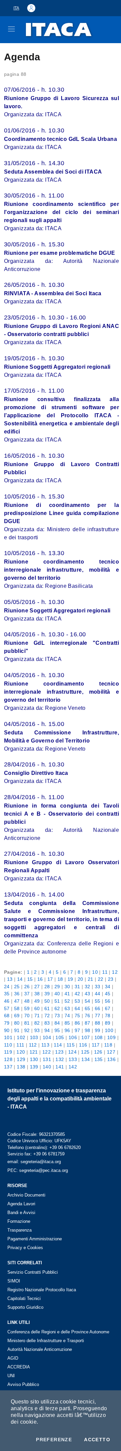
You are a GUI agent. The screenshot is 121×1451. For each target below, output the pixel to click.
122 (46, 1052)
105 (59, 1037)
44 (97, 993)
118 (108, 1045)
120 (20, 1052)
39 (47, 993)
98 (87, 1030)
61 (47, 1008)
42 (77, 993)
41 (67, 993)
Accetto (97, 1439)
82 (37, 1023)
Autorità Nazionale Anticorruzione (39, 1349)
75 (77, 1015)
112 (33, 1045)
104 (47, 1037)
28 (47, 986)
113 (45, 1045)
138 (21, 1066)
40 (57, 993)
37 (27, 993)
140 (47, 1066)
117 (96, 1045)
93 (37, 1030)
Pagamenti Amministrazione (34, 1238)
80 (17, 1023)
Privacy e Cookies (25, 1247)
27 (37, 986)
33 (97, 986)
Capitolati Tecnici (24, 1298)
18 (60, 979)
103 (34, 1037)
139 (34, 1066)
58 (17, 1008)
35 (7, 993)
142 (73, 1066)
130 (34, 1059)
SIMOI (13, 1280)
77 (97, 1015)
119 (8, 1052)
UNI (11, 1375)
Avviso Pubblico (23, 1384)
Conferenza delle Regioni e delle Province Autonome (58, 1331)
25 (17, 986)
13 (10, 979)
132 (59, 1059)
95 (57, 1030)
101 (8, 1037)
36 (17, 993)
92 (27, 1030)
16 (40, 979)
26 (27, 986)
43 (87, 993)
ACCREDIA (18, 1366)
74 (67, 1015)
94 (47, 1030)
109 (111, 1037)
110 (8, 1045)
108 (98, 1037)
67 (108, 1008)
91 (17, 1030)
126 (98, 1052)
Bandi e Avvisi (21, 1212)
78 (108, 1015)
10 (95, 972)
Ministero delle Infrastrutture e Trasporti (45, 1340)
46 (7, 1001)
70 (27, 1015)
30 (67, 986)
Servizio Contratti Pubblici (32, 1272)
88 (97, 1023)
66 (97, 1008)
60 (37, 1008)
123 (59, 1052)
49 (37, 1001)
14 (20, 979)
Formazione (18, 1221)
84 (57, 1023)
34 (108, 986)
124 (72, 1052)
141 (59, 1066)
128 (8, 1059)
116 (83, 1045)
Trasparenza (19, 1230)
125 (85, 1052)
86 (77, 1023)
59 (27, 1008)
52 (67, 1001)
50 (47, 1001)
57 (7, 1008)
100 (109, 1030)
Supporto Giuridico (25, 1307)
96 (67, 1030)
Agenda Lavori (21, 1203)
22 (101, 979)
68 (7, 1015)
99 (97, 1030)
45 (108, 993)
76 (87, 1015)
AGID (12, 1358)
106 (73, 1037)
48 (27, 1001)
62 (57, 1008)
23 (111, 979)
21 (90, 979)
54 (87, 1001)
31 (77, 986)
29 (57, 986)
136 (111, 1059)
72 (47, 1015)
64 (77, 1008)
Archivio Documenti (26, 1195)
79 (7, 1023)
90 (7, 1030)
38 (37, 993)
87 (87, 1023)
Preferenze (54, 1439)
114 (58, 1045)
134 (85, 1059)
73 (57, 1015)
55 (97, 1001)
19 (70, 979)
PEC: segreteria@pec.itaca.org (37, 1170)
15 (30, 979)
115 (71, 1045)
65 (87, 1008)
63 (67, 1008)
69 (17, 1015)
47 (17, 1001)
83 (47, 1023)
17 (50, 979)
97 (77, 1030)
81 (27, 1023)
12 (115, 972)
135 (98, 1059)
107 (85, 1037)
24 (7, 986)
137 (8, 1066)
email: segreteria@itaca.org (34, 1161)
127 (111, 1052)
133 (73, 1059)
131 (47, 1059)
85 (67, 1023)
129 (21, 1059)
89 (108, 1023)
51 (57, 1001)
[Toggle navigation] (11, 29)
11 (105, 972)
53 (77, 1001)
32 (87, 986)
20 (80, 979)
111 (20, 1045)
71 (37, 1015)
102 (21, 1037)
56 (108, 1001)
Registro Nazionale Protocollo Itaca (41, 1289)
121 (34, 1052)
